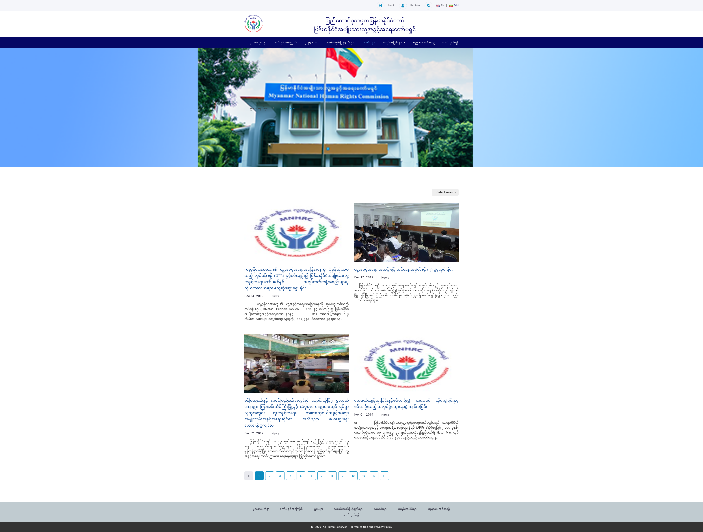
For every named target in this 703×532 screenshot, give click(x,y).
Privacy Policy (383, 527)
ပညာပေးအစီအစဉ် (424, 42)
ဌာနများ (309, 42)
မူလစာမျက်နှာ (258, 42)
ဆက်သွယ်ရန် (450, 42)
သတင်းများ (368, 42)
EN (442, 5)
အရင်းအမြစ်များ (392, 42)
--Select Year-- (444, 192)
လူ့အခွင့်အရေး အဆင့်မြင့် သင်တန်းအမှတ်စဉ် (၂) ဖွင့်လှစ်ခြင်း (403, 269)
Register (415, 5)
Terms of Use (359, 527)
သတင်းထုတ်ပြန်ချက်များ (339, 42)
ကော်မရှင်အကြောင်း (285, 42)
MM (456, 5)
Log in (391, 5)
